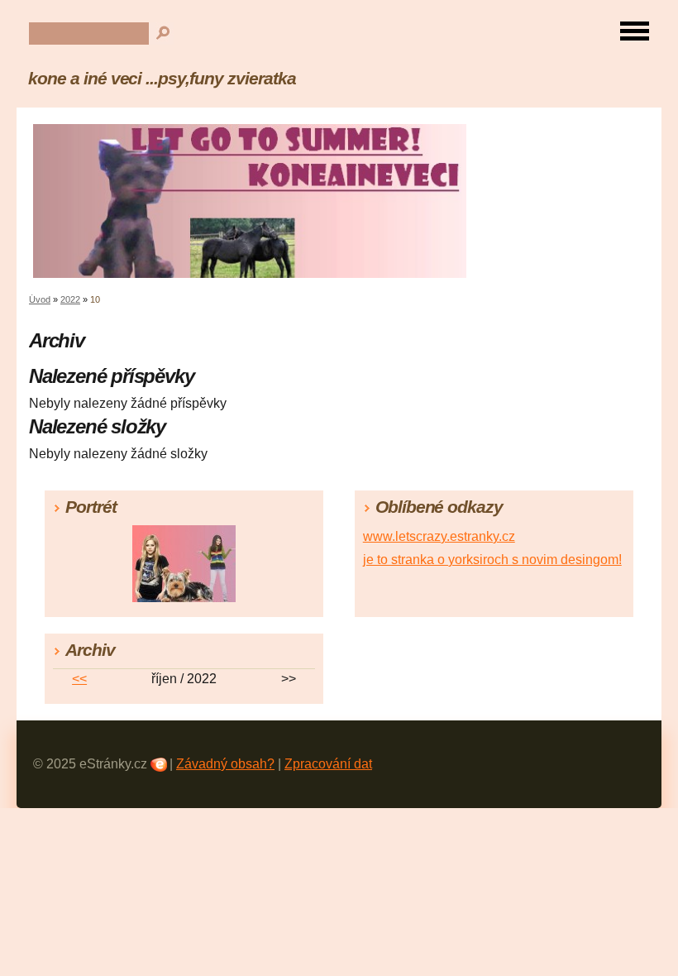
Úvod (39, 299)
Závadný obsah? (225, 764)
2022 (70, 299)
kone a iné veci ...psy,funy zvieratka (162, 78)
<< (79, 679)
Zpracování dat (328, 764)
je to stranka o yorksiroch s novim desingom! (492, 560)
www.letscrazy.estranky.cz (439, 536)
